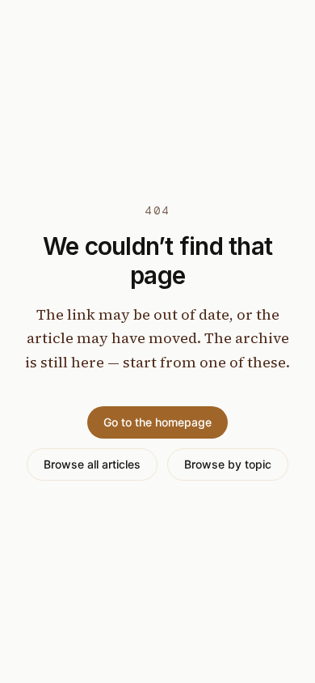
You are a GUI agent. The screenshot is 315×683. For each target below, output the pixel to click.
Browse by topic (227, 464)
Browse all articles (92, 464)
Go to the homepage (157, 422)
